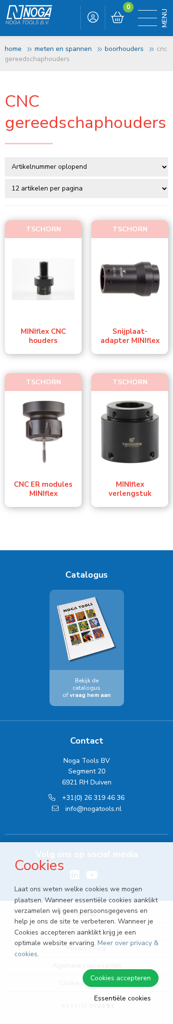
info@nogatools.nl (92, 808)
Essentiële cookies (122, 998)
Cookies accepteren (120, 978)
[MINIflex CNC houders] (43, 279)
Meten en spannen (63, 48)
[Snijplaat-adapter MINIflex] (130, 279)
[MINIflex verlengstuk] (130, 432)
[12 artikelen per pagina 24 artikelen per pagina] (87, 187)
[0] (117, 17)
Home (13, 48)
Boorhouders (124, 48)
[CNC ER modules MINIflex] (43, 432)
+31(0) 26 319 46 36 (92, 797)
